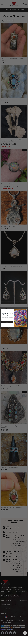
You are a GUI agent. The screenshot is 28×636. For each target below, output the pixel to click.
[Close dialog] (26, 309)
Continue (7, 322)
